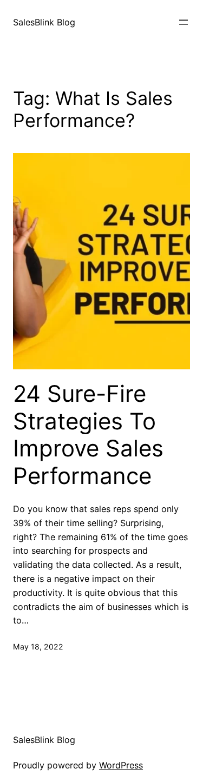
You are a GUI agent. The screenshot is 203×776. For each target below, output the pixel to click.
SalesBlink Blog (44, 22)
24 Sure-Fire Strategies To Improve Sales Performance (88, 434)
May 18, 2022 (38, 646)
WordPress (121, 765)
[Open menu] (183, 22)
